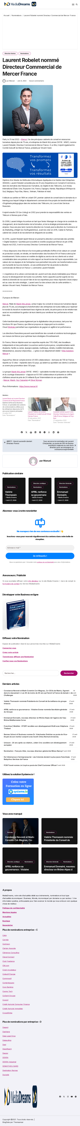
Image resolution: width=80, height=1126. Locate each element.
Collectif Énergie (8, 974)
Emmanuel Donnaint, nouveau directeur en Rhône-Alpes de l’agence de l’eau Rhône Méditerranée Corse (35, 719)
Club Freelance (8, 961)
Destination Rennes (10, 1070)
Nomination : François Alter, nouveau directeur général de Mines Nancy (33, 751)
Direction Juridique (39, 483)
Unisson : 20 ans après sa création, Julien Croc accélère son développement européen (35, 744)
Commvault (6, 978)
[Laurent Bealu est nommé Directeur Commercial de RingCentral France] (15, 406)
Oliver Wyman (36, 380)
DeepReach (7, 1049)
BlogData (6, 1122)
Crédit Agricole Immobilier (12, 1009)
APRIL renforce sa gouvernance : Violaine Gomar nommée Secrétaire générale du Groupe (35, 710)
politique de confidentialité (45, 562)
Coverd (5, 1000)
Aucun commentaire (36, 81)
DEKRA (5, 1057)
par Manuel (10, 81)
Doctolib (5, 1075)
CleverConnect (8, 957)
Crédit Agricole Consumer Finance (16, 1004)
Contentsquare (8, 983)
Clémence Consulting (10, 953)
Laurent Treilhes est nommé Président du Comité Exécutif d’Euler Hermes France (39, 414)
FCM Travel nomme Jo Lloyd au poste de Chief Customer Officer (30, 765)
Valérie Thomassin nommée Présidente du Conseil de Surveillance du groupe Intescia (35, 702)
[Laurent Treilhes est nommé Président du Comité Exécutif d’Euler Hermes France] (39, 404)
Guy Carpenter (22, 380)
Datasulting (6, 1040)
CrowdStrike (7, 1013)
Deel (4, 1045)
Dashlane (6, 1032)
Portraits (10, 832)
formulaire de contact (11, 584)
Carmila (5, 940)
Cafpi (4, 935)
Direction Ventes (10, 53)
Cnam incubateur (9, 970)
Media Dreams (11, 497)
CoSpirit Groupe (8, 996)
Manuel (47, 460)
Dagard (5, 1027)
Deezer (5, 1053)
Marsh (12, 380)
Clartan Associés (9, 948)
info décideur (33, 581)
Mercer (24, 139)
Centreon (6, 944)
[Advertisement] (40, 32)
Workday (11, 327)
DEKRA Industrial (9, 1062)
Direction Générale (65, 483)
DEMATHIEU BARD (10, 1066)
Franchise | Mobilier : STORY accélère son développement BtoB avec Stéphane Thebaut (36, 727)
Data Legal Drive (9, 1036)
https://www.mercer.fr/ (28, 386)
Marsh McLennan (23, 304)
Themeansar (18, 1122)
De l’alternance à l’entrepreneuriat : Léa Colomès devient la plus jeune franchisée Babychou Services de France (37, 758)
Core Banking (7, 987)
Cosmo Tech (7, 991)
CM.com (5, 966)
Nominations (24, 53)
